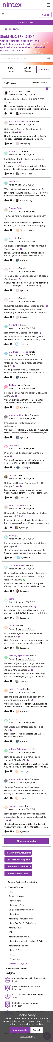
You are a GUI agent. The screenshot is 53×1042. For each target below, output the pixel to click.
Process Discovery (17, 896)
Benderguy (14, 535)
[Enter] (2, 58)
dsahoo (12, 599)
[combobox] (26, 58)
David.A (12, 625)
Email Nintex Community (19, 866)
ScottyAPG (14, 325)
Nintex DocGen (16, 927)
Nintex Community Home (19, 852)
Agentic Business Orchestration (23, 882)
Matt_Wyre (14, 445)
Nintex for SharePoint (18, 945)
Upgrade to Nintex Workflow (21, 909)
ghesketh (13, 238)
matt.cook (14, 719)
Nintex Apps (14, 914)
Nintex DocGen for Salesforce (22, 923)
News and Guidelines (17, 968)
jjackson (13, 385)
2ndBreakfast (15, 151)
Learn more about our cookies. (29, 1024)
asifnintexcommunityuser (20, 121)
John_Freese (14, 181)
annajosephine (16, 415)
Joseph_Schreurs (16, 505)
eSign (11, 932)
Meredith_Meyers (16, 806)
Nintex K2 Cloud (16, 950)
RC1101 (15, 1003)
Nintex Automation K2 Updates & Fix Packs (28, 941)
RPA (11, 891)
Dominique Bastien (17, 565)
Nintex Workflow (16, 905)
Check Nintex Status (18, 873)
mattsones (14, 268)
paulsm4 (16, 986)
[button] (26, 1036)
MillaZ (12, 91)
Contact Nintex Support (18, 859)
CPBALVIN (16, 994)
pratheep (16, 978)
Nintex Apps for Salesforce (21, 918)
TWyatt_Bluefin (16, 689)
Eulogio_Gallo (15, 208)
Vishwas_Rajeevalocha (19, 655)
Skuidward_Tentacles (18, 352)
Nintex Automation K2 (19, 936)
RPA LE (12, 954)
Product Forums (11, 29)
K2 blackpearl (15, 959)
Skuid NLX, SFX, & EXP (18, 963)
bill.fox (12, 475)
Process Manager (16, 900)
